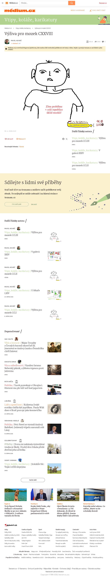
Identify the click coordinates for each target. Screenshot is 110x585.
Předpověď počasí (45, 551)
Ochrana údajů (65, 569)
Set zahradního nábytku (72, 554)
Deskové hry (69, 557)
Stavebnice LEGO (38, 557)
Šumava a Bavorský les (80, 538)
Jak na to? (34, 204)
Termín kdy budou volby (12, 540)
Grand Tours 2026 (27, 546)
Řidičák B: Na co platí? (97, 540)
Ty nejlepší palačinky (62, 532)
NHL (40, 546)
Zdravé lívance (60, 538)
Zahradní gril (86, 554)
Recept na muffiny (62, 535)
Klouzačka (60, 554)
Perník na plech (61, 546)
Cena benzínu (66, 551)
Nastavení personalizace (55, 572)
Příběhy (8, 444)
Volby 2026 (8, 532)
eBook (91, 41)
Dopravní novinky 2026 (97, 538)
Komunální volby (10, 546)
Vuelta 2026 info (27, 532)
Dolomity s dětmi (78, 546)
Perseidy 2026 (56, 551)
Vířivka (93, 554)
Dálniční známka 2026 (97, 535)
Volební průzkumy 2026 (12, 535)
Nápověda (47, 569)
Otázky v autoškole (96, 543)
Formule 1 (42, 543)
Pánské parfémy (98, 557)
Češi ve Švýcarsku (78, 540)
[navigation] (2, 3)
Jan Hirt (24, 538)
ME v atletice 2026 (44, 540)
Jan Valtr (9, 339)
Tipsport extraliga (44, 538)
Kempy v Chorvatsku (79, 532)
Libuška (8, 401)
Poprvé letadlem (78, 535)
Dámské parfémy (50, 557)
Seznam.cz (103, 3)
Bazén (26, 554)
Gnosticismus (10, 362)
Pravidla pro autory (79, 569)
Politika (8, 385)
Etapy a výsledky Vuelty (29, 535)
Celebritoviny (11, 440)
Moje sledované (78, 10)
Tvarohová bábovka (62, 540)
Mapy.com (34, 551)
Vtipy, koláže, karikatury (84, 138)
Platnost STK (94, 546)
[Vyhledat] (71, 3)
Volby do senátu (10, 543)
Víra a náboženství (14, 365)
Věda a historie (12, 343)
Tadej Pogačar (26, 540)
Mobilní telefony (26, 557)
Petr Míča (9, 381)
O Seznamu (22, 569)
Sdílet (99, 41)
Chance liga (42, 532)
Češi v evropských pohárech (81, 551)
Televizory (77, 557)
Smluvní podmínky (35, 569)
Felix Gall (24, 543)
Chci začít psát (98, 10)
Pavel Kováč (16, 40)
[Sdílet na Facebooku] (63, 139)
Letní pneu (60, 557)
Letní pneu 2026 (95, 532)
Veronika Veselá (12, 421)
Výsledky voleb (9, 538)
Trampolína (45, 554)
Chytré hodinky (86, 557)
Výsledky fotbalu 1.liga (45, 535)
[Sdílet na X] (67, 139)
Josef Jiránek (11, 460)
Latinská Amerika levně (80, 543)
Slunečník (53, 554)
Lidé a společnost (13, 405)
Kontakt (55, 569)
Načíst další (33, 480)
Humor (21, 146)
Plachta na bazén (34, 554)
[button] (55, 91)
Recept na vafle (60, 543)
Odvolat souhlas (94, 569)
